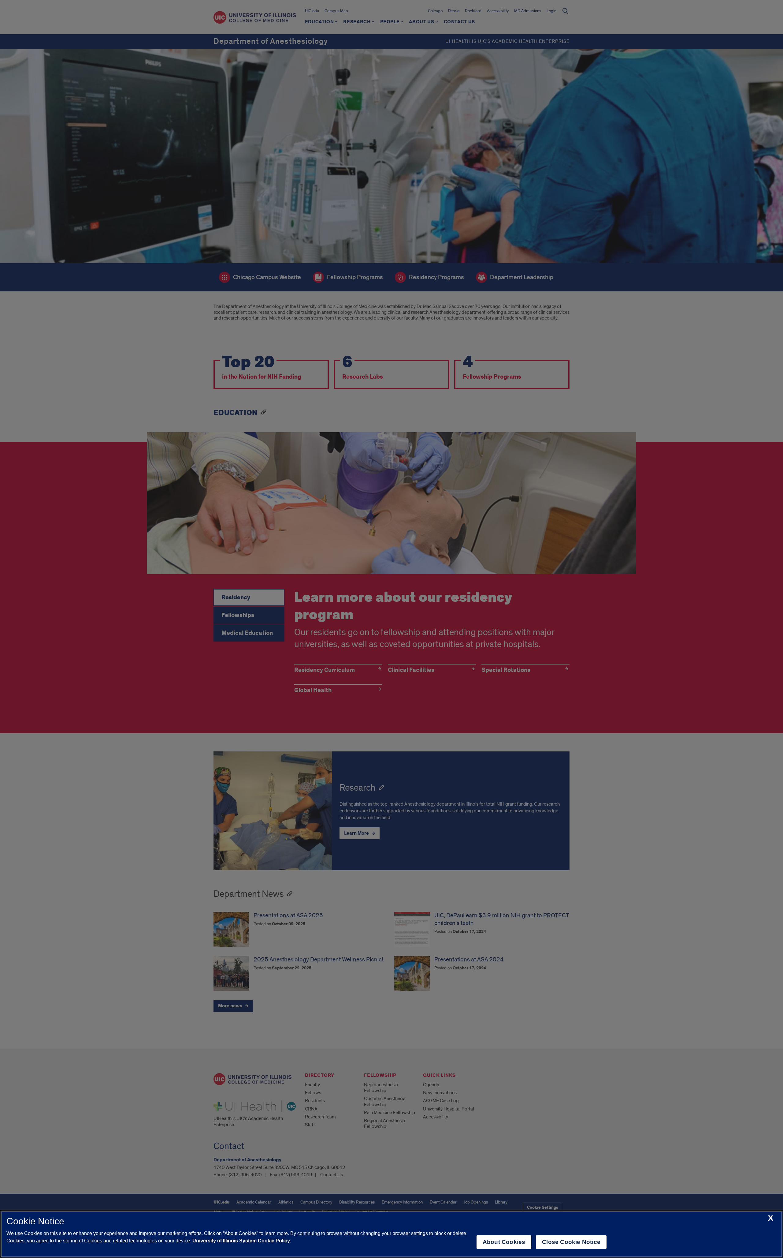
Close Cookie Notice (571, 1242)
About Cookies (504, 1242)
